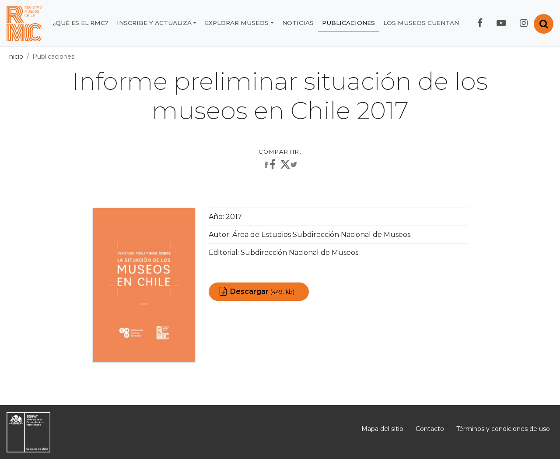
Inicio (15, 56)
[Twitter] (289, 166)
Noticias (298, 22)
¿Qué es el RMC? (80, 22)
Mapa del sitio (382, 429)
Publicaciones (348, 22)
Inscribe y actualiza (154, 22)
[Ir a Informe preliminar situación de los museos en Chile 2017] (144, 284)
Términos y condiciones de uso (503, 429)
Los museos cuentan (421, 22)
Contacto (430, 429)
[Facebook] (269, 165)
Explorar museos (237, 22)
